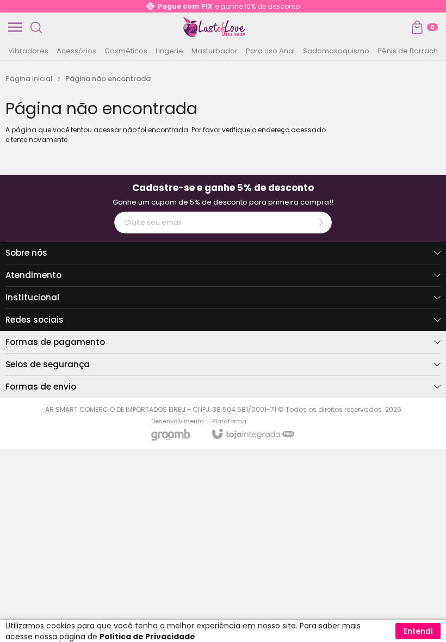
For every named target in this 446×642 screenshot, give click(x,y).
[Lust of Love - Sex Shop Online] (214, 27)
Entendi (418, 631)
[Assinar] (321, 222)
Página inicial (28, 78)
